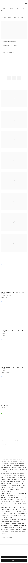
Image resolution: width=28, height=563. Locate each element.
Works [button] (9, 17)
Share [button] (3, 49)
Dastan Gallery (5, 3)
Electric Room (4, 13)
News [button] (2, 19)
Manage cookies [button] (14, 553)
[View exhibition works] (14, 22)
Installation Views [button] (18, 17)
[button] (9, 78)
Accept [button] (14, 560)
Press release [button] (9, 19)
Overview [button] (3, 17)
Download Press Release (8, 52)
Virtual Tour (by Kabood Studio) (9, 45)
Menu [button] (26, 3)
